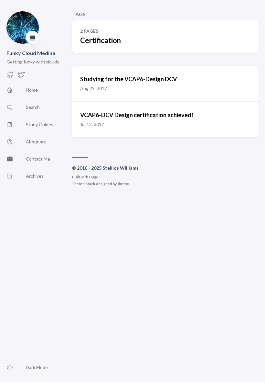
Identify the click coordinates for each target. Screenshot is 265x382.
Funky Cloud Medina (30, 53)
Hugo (93, 176)
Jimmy (123, 183)
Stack (90, 183)
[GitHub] (10, 76)
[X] (21, 76)
